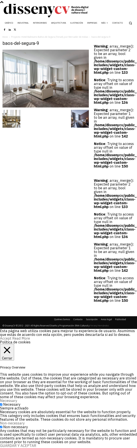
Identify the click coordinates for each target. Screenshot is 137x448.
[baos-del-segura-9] (45, 106)
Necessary (11, 404)
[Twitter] (15, 30)
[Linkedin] (10, 30)
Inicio (5, 36)
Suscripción (92, 319)
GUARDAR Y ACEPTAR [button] (18, 445)
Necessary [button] (8, 400)
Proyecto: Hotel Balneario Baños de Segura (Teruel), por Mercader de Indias (49, 36)
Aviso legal (106, 319)
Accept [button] (5, 338)
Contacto (78, 319)
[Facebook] (4, 30)
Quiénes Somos (62, 319)
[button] (130, 23)
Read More (21, 338)
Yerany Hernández (99, 325)
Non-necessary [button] (12, 423)
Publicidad (120, 319)
